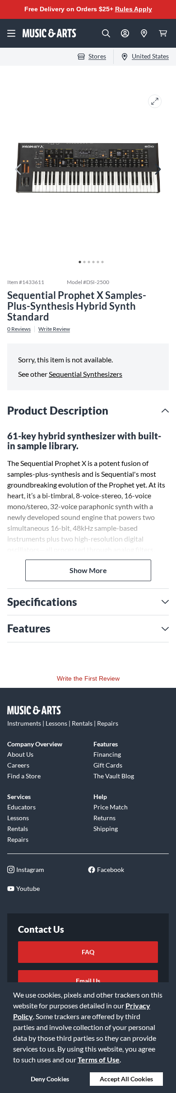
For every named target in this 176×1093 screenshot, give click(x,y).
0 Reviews (19, 329)
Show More (88, 570)
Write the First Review (88, 678)
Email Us (88, 981)
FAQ (88, 952)
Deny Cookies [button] (50, 1079)
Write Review (54, 329)
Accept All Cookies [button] (126, 1079)
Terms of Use (99, 1059)
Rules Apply (133, 9)
